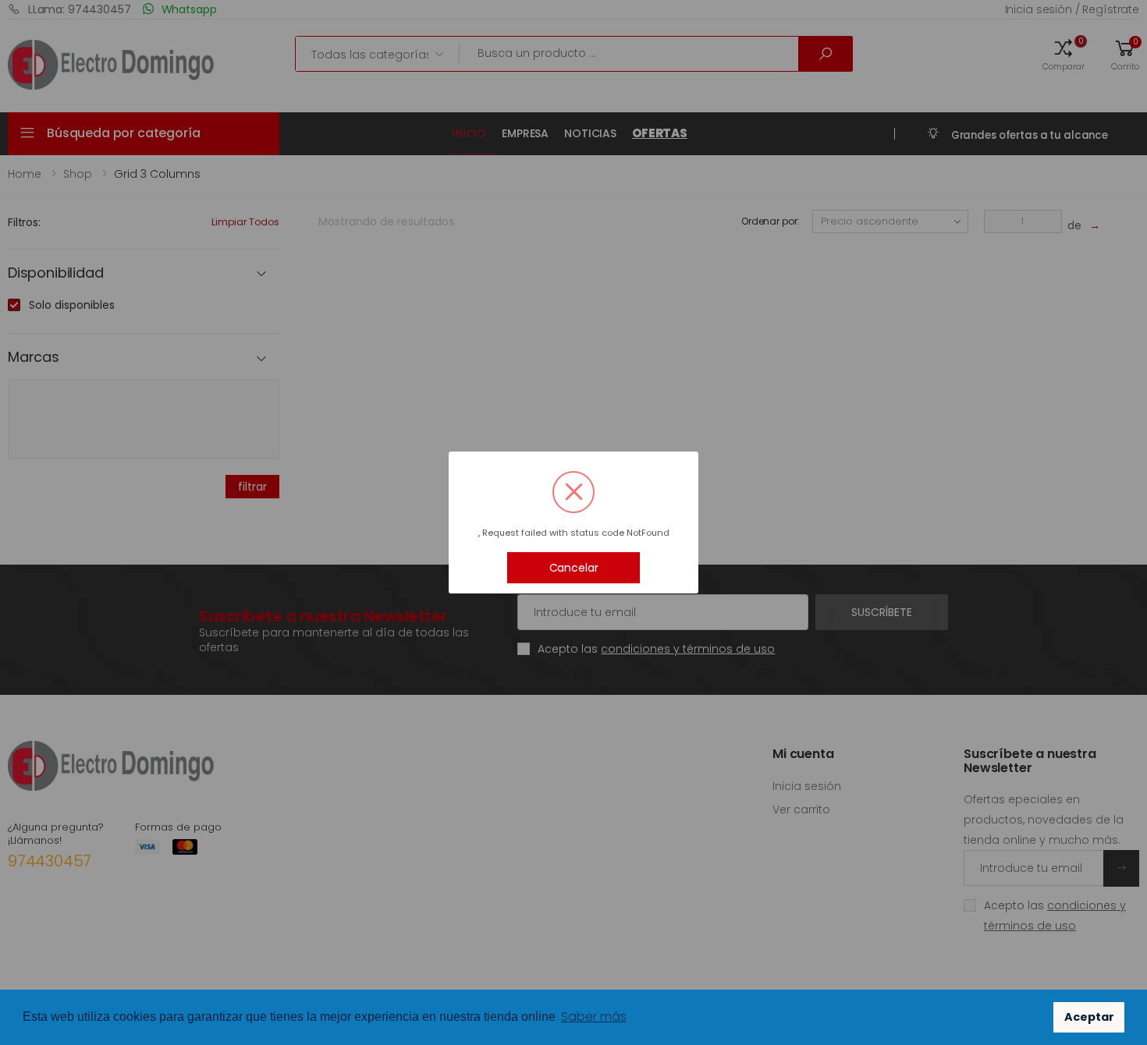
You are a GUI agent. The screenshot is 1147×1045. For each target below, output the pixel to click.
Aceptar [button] (1089, 1017)
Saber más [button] (594, 1017)
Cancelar (573, 568)
